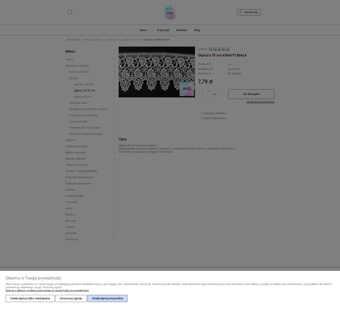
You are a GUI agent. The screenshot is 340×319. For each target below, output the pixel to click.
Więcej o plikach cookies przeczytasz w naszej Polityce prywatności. (47, 290)
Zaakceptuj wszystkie (107, 298)
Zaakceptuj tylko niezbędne (30, 298)
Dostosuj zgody (71, 298)
